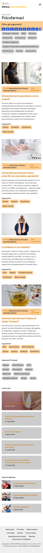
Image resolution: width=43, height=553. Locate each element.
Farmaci (5, 127)
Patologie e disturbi (10, 33)
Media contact (32, 529)
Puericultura (31, 51)
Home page (10, 529)
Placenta (32, 33)
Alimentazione (14, 347)
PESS (24, 33)
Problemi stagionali (10, 42)
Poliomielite (7, 38)
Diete (29, 365)
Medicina (14, 201)
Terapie (24, 378)
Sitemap (32, 536)
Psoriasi (19, 51)
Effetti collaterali (28, 347)
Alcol (4, 347)
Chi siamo (20, 529)
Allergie (6, 365)
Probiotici (32, 38)
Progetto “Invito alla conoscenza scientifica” (20, 47)
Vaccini (33, 378)
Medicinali (23, 351)
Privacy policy (31, 533)
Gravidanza (15, 127)
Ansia (5, 272)
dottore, (14, 7)
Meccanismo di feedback (21, 539)
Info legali (10, 533)
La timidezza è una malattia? (16, 247)
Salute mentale (8, 132)
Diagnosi (12, 272)
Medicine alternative (21, 374)
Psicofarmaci (8, 51)
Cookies (20, 533)
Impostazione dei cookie (17, 536)
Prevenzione (20, 38)
